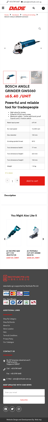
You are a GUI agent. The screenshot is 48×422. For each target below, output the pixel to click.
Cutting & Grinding (29, 15)
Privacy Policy (8, 339)
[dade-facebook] (5, 409)
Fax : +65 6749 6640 (14, 374)
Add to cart (32, 181)
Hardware (15, 15)
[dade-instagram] (18, 409)
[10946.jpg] (23, 48)
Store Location (8, 329)
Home (6, 15)
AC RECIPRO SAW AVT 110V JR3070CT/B (13, 253)
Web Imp (38, 420)
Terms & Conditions (10, 336)
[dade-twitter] (12, 409)
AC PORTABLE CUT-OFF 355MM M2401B (33, 253)
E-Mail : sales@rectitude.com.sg (19, 379)
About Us (6, 326)
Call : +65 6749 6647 (14, 369)
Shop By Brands (9, 322)
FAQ (4, 332)
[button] (3, 8)
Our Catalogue (8, 342)
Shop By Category (9, 319)
